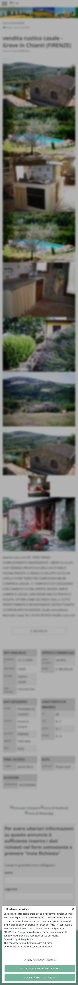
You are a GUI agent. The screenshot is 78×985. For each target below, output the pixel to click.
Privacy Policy (26, 939)
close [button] (73, 909)
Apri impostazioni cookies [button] (40, 960)
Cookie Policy (10, 939)
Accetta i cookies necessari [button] (40, 968)
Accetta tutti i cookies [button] (40, 977)
